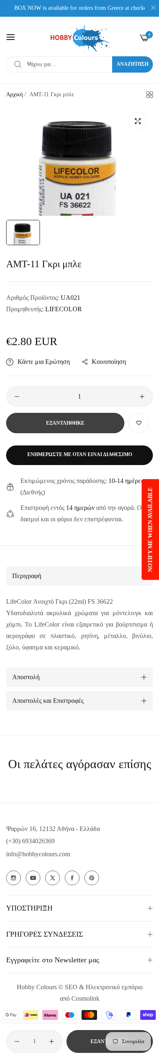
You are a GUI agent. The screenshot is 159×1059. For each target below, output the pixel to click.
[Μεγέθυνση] (137, 121)
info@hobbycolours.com (38, 854)
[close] (153, 8)
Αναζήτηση (132, 64)
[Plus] (142, 396)
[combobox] (79, 64)
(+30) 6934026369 (30, 840)
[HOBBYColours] (79, 37)
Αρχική (14, 94)
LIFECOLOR (63, 309)
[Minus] (17, 396)
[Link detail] (13, 878)
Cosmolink (85, 998)
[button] (138, 423)
